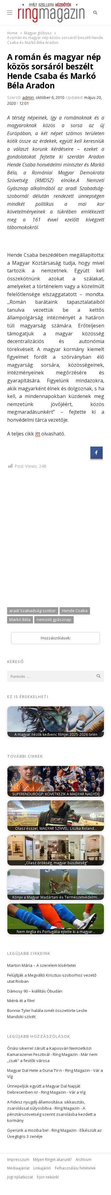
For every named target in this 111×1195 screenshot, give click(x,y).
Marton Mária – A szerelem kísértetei (41, 965)
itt (37, 433)
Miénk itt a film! (21, 1000)
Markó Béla (20, 619)
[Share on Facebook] (96, 457)
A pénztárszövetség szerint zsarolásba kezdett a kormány (51, 1114)
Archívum (84, 1159)
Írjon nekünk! (48, 1176)
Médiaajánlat (18, 1168)
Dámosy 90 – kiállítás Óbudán (34, 991)
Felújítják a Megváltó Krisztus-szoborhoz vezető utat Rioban (52, 978)
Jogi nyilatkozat (20, 1176)
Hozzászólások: (56, 638)
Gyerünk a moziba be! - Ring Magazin (41, 1130)
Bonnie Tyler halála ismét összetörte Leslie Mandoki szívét (47, 1013)
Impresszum (18, 1159)
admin (28, 97)
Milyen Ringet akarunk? (52, 1159)
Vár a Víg (77, 1092)
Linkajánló (42, 1168)
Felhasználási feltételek (75, 1168)
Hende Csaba (75, 610)
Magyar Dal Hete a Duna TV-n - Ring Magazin (48, 1070)
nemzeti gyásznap (54, 619)
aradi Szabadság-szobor (32, 610)
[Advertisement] (55, 539)
